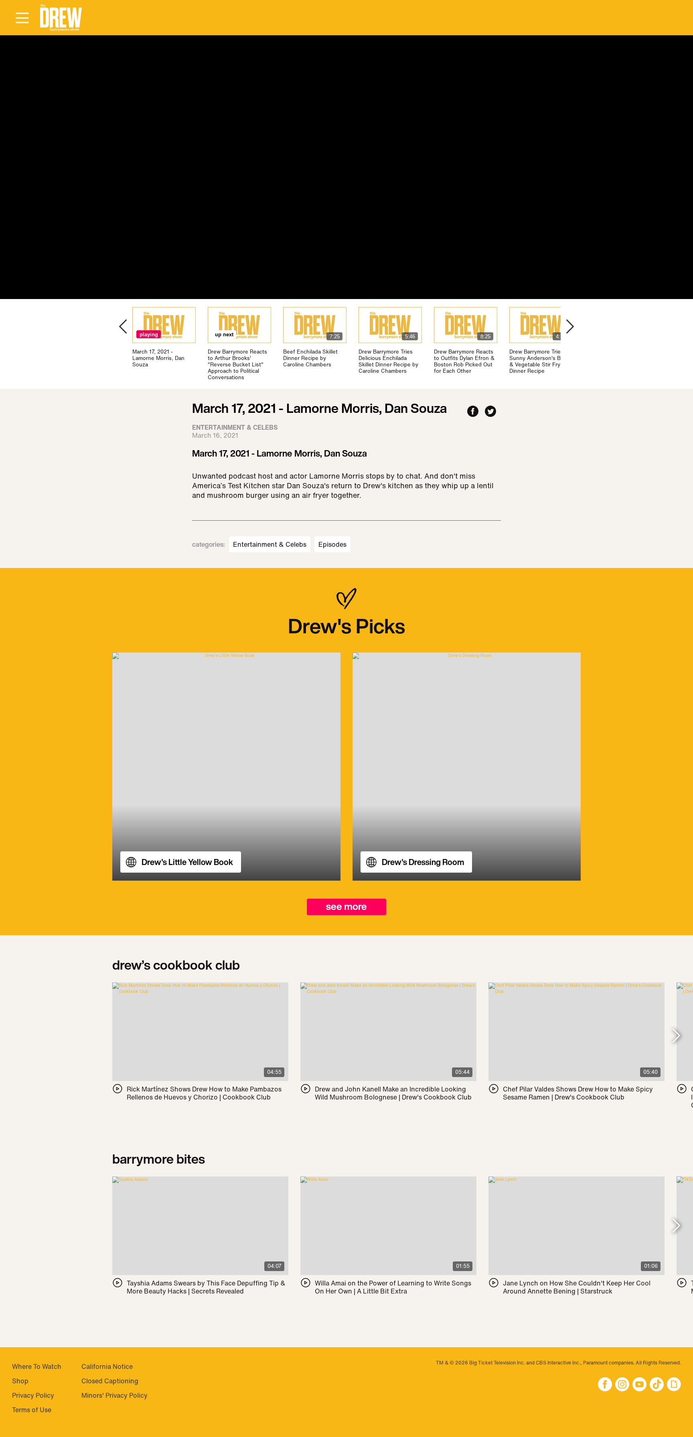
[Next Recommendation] (570, 327)
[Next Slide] (676, 1036)
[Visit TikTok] (657, 1385)
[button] (61, 17)
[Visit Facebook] (605, 1385)
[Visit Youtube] (639, 1385)
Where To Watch (36, 1366)
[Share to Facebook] (472, 412)
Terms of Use (31, 1410)
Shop (20, 1381)
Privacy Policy (33, 1395)
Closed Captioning (109, 1381)
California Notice (107, 1366)
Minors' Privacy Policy (114, 1395)
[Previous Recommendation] (123, 327)
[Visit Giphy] (674, 1385)
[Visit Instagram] (622, 1385)
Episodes (332, 544)
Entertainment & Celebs (269, 544)
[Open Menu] (22, 18)
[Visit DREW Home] (61, 17)
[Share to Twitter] (490, 412)
